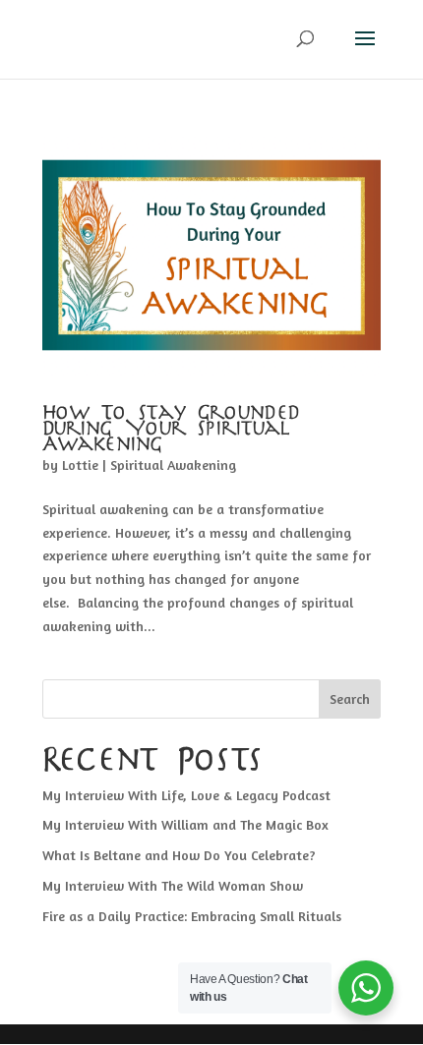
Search (350, 698)
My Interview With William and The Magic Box (185, 824)
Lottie (80, 464)
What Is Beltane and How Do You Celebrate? (179, 854)
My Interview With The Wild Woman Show (172, 885)
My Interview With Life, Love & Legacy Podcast (186, 794)
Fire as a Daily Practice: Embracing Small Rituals (191, 915)
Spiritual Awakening (173, 464)
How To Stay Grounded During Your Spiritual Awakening (172, 429)
